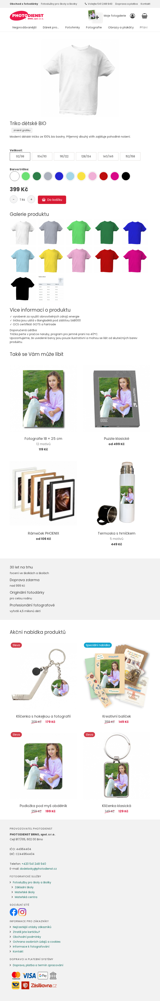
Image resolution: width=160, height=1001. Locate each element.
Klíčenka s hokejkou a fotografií (43, 716)
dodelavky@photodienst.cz (38, 869)
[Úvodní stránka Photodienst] (27, 15)
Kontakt (145, 4)
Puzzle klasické (116, 438)
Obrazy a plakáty (121, 27)
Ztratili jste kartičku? (26, 932)
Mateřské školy (25, 892)
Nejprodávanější (24, 27)
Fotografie (94, 27)
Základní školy (24, 887)
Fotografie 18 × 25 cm (43, 438)
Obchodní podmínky (27, 937)
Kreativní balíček (116, 716)
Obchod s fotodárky (24, 4)
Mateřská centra (26, 897)
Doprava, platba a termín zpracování (38, 965)
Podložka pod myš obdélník (43, 805)
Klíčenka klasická (116, 805)
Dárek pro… (51, 27)
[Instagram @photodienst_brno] (22, 912)
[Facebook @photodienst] (14, 912)
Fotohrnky (72, 27)
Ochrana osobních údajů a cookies (36, 942)
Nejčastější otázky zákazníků (32, 927)
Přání (144, 27)
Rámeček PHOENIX (43, 533)
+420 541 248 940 (34, 864)
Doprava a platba (126, 4)
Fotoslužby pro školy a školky (59, 4)
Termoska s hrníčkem (116, 533)
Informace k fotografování (31, 947)
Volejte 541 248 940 (100, 4)
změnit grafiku (21, 130)
